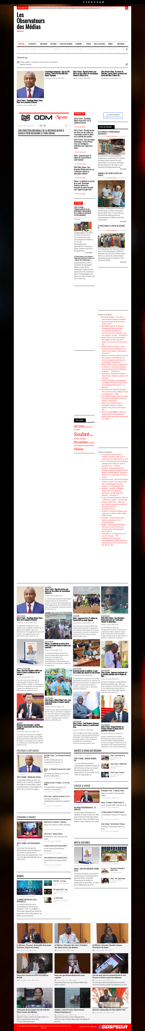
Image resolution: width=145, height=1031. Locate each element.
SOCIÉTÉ (48, 587)
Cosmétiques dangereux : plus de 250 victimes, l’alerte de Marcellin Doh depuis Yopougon (57, 74)
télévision (88, 427)
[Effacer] (45, 125)
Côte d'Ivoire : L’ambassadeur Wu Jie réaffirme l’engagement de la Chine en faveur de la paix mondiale (82, 211)
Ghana (79, 449)
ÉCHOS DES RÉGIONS (66, 44)
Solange (91, 443)
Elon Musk (78, 445)
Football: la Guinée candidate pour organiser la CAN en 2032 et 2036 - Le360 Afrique (114, 513)
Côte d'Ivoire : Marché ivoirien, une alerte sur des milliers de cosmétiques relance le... (57, 591)
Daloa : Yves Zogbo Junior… (118, 878)
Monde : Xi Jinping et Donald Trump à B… (113, 802)
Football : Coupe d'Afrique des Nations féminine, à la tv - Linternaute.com (113, 520)
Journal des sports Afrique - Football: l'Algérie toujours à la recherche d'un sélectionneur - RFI (115, 456)
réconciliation (88, 445)
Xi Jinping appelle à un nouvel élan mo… (113, 812)
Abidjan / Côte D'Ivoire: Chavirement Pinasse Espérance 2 (69, 1011)
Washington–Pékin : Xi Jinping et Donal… (113, 791)
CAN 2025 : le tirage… (59, 881)
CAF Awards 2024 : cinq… (60, 889)
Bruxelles (81, 442)
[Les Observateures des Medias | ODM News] (44, 117)
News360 (21, 44)
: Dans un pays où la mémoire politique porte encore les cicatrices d (77, 8)
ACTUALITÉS (32, 44)
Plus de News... (89, 253)
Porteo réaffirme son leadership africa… (56, 858)
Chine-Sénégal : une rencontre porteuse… (113, 824)
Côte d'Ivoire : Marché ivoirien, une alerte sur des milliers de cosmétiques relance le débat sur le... (85, 74)
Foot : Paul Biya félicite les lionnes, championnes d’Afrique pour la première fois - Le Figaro (115, 463)
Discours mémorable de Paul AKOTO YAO (109, 1010)
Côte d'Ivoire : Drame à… (118, 772)
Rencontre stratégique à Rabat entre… (118, 869)
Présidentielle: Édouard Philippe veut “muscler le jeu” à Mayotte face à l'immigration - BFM (115, 391)
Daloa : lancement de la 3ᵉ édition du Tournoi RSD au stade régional (82, 158)
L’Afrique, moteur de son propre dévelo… (56, 846)
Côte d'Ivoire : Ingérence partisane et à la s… (57, 796)
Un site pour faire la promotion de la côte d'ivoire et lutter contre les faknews (109, 976)
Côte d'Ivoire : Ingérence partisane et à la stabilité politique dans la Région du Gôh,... (114, 674)
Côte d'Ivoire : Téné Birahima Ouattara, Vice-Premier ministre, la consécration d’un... (86, 725)
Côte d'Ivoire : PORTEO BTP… (119, 764)
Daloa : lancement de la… (118, 755)
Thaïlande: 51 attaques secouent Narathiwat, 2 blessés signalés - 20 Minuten (115, 376)
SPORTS (88, 44)
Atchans (83, 439)
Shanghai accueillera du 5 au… (110, 861)
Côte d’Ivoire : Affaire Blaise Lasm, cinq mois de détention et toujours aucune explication (58, 702)
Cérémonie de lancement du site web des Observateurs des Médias (33, 1011)
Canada (77, 430)
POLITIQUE (53, 44)
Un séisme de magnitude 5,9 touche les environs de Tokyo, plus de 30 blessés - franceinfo (115, 398)
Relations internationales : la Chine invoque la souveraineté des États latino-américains (30, 727)
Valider (126, 8)
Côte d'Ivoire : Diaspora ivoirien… (53, 834)
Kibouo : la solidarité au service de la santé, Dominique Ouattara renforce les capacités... (58, 645)
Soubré (81, 434)
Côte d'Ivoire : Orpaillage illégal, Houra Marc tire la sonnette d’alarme (30, 101)
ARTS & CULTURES (99, 44)
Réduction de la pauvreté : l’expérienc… (55, 822)
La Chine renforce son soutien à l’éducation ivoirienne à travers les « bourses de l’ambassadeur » (84, 258)
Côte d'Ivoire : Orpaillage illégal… (29, 777)
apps (91, 435)
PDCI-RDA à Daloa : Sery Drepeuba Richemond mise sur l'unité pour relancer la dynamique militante (84, 171)
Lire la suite (123, 169)
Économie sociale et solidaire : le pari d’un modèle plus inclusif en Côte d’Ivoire (86, 672)
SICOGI (79, 426)
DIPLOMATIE (43, 44)
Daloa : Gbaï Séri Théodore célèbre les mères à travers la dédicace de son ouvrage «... (29, 672)
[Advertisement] (91, 25)
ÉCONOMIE (78, 44)
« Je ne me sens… (58, 898)
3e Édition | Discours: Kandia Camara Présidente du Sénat (107, 946)
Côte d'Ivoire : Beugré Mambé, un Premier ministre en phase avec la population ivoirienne (112, 729)
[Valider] (41, 125)
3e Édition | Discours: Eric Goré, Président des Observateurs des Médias (71, 946)
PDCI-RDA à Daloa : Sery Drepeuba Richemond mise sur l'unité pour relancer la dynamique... (112, 620)
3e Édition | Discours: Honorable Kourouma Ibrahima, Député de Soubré (34, 946)
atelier (76, 439)
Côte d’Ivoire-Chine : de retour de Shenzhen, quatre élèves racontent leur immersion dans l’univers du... (114, 74)
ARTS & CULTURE (23, 669)
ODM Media (120, 44)
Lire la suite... (81, 127)
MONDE (110, 44)
